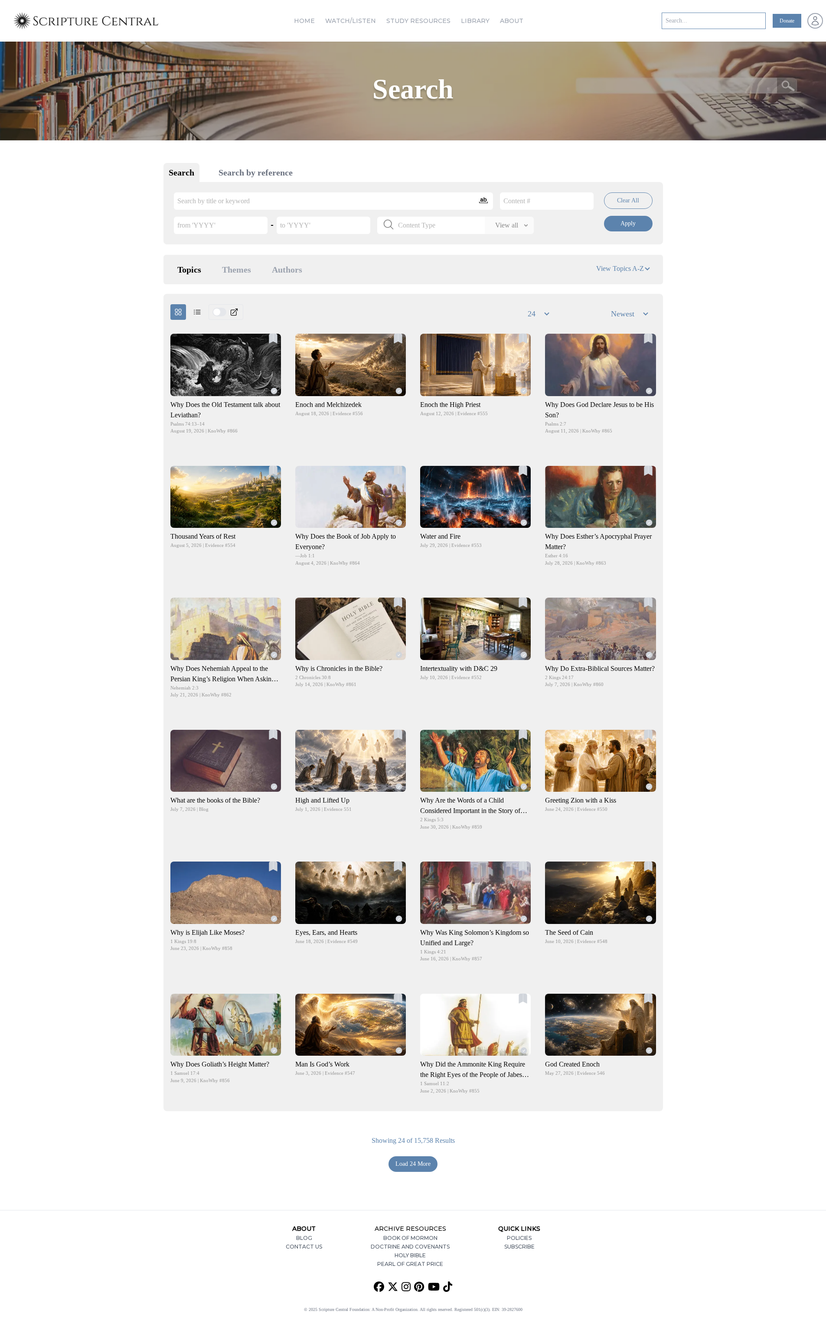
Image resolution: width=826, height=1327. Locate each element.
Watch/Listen (350, 21)
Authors (287, 269)
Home (304, 21)
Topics (189, 269)
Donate (787, 21)
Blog (304, 1238)
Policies (519, 1238)
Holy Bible (410, 1255)
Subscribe (519, 1246)
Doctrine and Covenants (410, 1246)
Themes (236, 269)
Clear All (628, 200)
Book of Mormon (410, 1238)
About (511, 21)
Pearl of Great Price (410, 1264)
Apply (628, 223)
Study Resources (418, 21)
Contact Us (304, 1246)
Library (475, 21)
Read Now (225, 364)
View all (506, 225)
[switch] (219, 312)
